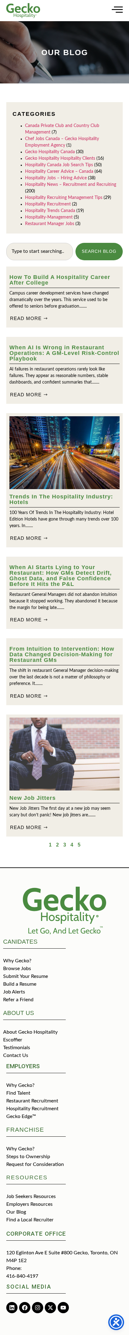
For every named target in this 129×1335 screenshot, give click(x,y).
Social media (28, 1286)
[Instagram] (37, 1307)
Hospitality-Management (49, 217)
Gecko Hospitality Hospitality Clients (60, 158)
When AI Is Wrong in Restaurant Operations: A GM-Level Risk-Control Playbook (64, 353)
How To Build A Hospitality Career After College (59, 280)
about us (18, 1013)
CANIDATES (20, 941)
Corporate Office (36, 1233)
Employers (23, 1066)
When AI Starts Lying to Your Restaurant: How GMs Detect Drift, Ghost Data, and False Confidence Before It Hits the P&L (60, 575)
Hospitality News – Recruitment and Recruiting (70, 184)
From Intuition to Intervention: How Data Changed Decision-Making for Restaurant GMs (61, 654)
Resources (27, 1177)
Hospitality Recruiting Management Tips (63, 198)
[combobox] (39, 251)
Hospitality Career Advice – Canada (59, 171)
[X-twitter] (50, 1307)
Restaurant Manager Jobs (49, 224)
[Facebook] (24, 1307)
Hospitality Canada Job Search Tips (59, 165)
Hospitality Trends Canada (50, 211)
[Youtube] (63, 1307)
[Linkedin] (12, 1307)
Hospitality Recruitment (48, 204)
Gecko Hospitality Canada (50, 152)
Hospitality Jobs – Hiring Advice (56, 178)
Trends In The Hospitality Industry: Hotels (61, 499)
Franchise (25, 1129)
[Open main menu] (117, 9)
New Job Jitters (32, 798)
